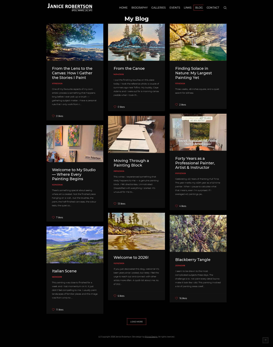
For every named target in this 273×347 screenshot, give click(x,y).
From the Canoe (129, 68)
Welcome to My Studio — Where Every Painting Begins (74, 174)
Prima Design (151, 336)
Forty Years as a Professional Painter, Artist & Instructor (195, 163)
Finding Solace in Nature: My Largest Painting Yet (193, 73)
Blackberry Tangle (192, 259)
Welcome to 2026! (131, 257)
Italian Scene (64, 271)
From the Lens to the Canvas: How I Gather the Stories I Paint (72, 73)
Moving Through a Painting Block (131, 162)
